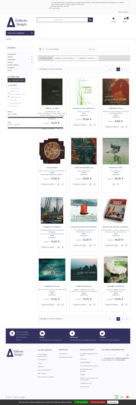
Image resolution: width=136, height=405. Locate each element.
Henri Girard (52, 168)
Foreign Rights (85, 362)
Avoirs (40, 363)
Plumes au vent (115, 168)
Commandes (42, 359)
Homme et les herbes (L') (84, 108)
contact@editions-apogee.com (51, 340)
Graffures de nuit (52, 286)
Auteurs (10, 62)
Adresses (41, 366)
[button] (20, 33)
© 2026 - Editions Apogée (15, 397)
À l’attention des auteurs (89, 366)
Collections (11, 59)
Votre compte (45, 350)
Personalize (112, 402)
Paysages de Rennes (116, 286)
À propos (83, 359)
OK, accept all (81, 402)
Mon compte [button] (124, 12)
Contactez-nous (86, 383)
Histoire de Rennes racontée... (116, 227)
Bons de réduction (44, 370)
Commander (55, 8)
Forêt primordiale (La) (83, 168)
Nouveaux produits (66, 357)
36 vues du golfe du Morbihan (84, 227)
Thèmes (10, 57)
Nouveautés (11, 54)
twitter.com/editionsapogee (110, 340)
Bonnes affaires (13, 65)
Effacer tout (16, 80)
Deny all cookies (98, 402)
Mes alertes (42, 373)
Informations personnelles (42, 355)
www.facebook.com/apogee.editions (83, 340)
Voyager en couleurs (52, 227)
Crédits (82, 374)
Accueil (11, 48)
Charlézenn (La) (116, 108)
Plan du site (84, 387)
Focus (9, 70)
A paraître (10, 68)
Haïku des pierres (83, 286)
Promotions (63, 353)
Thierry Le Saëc (52, 108)
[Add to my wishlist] (62, 128)
